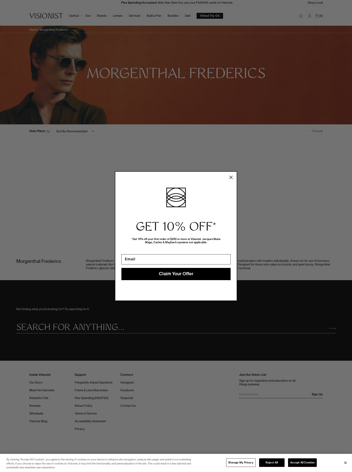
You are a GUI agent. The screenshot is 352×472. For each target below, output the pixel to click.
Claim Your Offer (176, 274)
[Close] (345, 462)
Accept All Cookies (302, 463)
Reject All (272, 463)
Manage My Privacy (240, 463)
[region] (176, 463)
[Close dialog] (231, 177)
